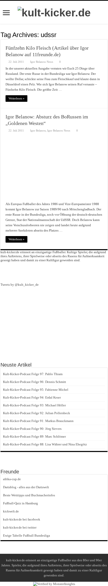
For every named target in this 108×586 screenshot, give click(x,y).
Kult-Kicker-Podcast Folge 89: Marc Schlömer (34, 436)
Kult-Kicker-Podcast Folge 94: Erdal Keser (32, 397)
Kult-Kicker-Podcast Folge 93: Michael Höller (34, 405)
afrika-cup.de (12, 479)
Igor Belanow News (41, 61)
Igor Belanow (38, 130)
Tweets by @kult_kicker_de (20, 284)
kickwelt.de (11, 511)
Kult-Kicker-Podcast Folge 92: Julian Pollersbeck (36, 413)
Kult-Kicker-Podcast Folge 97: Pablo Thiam (33, 374)
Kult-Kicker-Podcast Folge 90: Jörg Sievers (32, 429)
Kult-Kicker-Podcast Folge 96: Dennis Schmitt (34, 382)
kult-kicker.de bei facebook (21, 519)
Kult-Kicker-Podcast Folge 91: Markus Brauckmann (38, 421)
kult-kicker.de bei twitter (19, 527)
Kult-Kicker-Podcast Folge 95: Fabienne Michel (35, 390)
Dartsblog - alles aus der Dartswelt (26, 487)
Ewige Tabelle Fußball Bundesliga (26, 535)
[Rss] (45, 272)
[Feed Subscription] (106, 34)
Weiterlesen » (16, 98)
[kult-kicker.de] (54, 12)
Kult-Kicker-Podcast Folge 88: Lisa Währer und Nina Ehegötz (45, 444)
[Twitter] (63, 272)
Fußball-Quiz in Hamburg (20, 503)
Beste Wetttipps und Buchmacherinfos (29, 495)
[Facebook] (54, 272)
